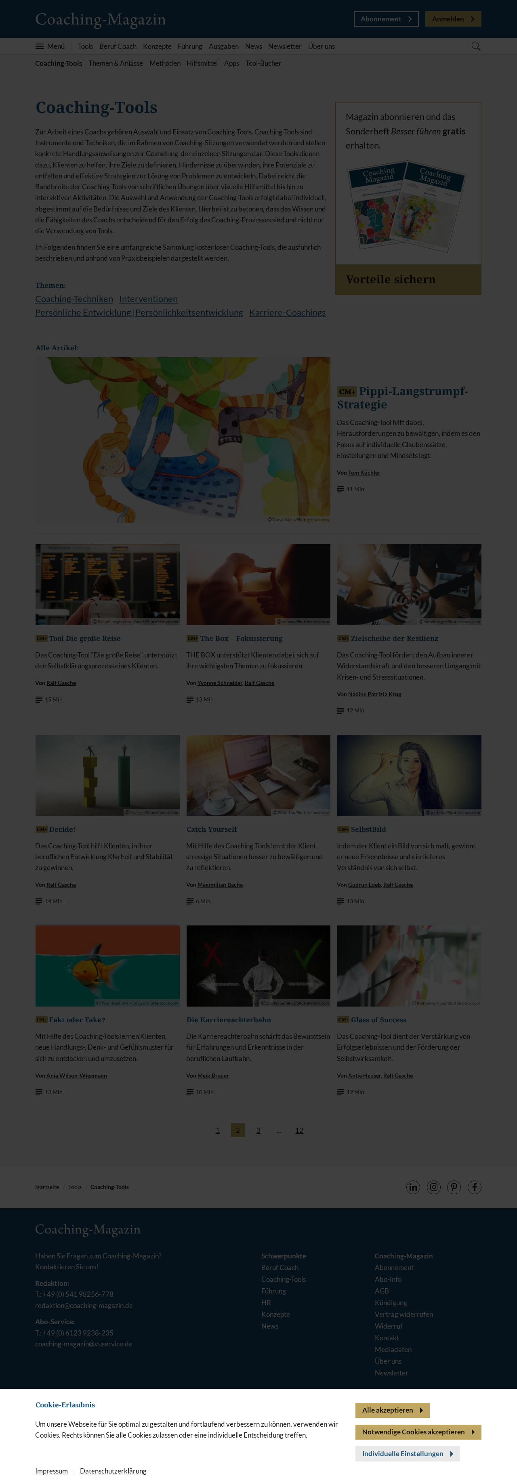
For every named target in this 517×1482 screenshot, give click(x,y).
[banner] (258, 741)
